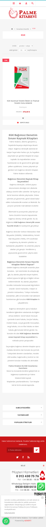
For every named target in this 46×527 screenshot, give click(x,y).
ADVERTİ (27, 520)
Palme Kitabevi (15, 142)
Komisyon (23, 107)
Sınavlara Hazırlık (22, 29)
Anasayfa (12, 29)
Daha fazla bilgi (9, 513)
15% (5, 60)
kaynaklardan (25, 159)
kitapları (28, 156)
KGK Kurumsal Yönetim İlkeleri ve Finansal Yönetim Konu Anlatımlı (23, 102)
